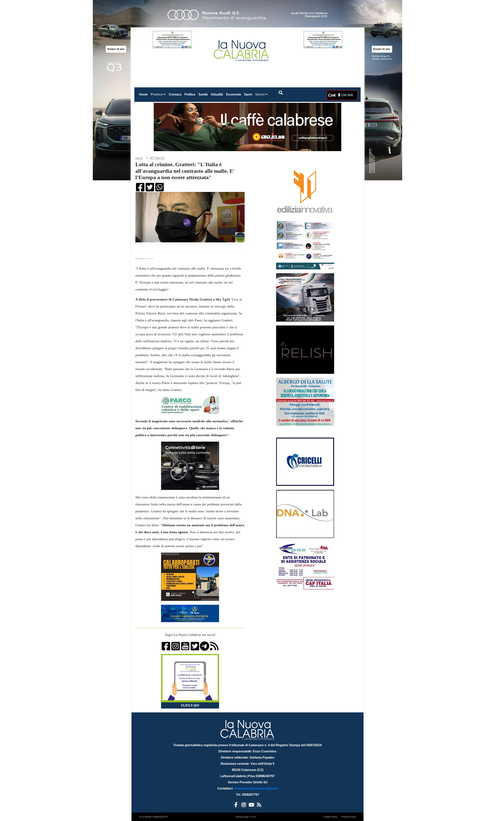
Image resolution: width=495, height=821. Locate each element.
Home (144, 94)
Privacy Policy (348, 816)
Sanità (203, 94)
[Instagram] (244, 805)
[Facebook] (236, 805)
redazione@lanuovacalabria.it (256, 788)
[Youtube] (251, 805)
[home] (242, 49)
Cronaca (175, 94)
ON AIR (346, 95)
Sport (248, 94)
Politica (189, 94)
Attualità (217, 94)
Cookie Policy (330, 816)
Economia (233, 94)
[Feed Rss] (259, 805)
